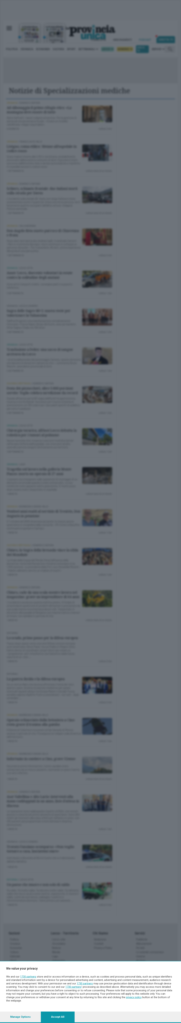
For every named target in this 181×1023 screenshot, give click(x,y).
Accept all (57, 1016)
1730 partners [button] (28, 976)
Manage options (20, 1016)
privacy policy (134, 997)
